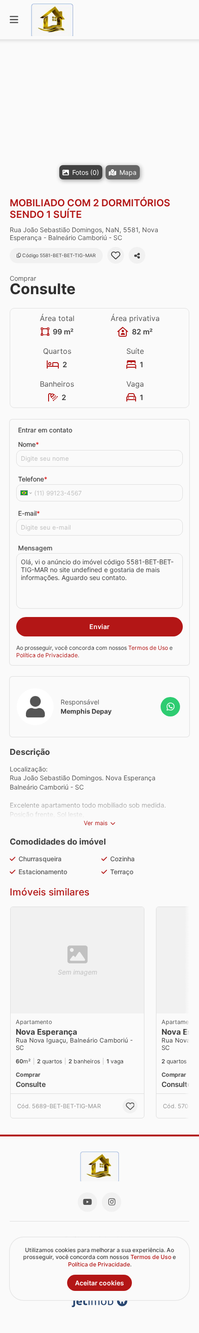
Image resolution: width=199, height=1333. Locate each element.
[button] (99, 118)
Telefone (32, 479)
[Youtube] (87, 1202)
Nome (28, 444)
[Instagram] (111, 1202)
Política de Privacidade (47, 655)
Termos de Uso (148, 647)
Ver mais (96, 823)
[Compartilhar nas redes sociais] (137, 255)
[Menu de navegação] (14, 19)
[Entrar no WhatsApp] (170, 706)
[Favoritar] (115, 255)
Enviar (99, 626)
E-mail (29, 513)
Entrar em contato (45, 430)
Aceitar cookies (99, 1283)
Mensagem (35, 548)
